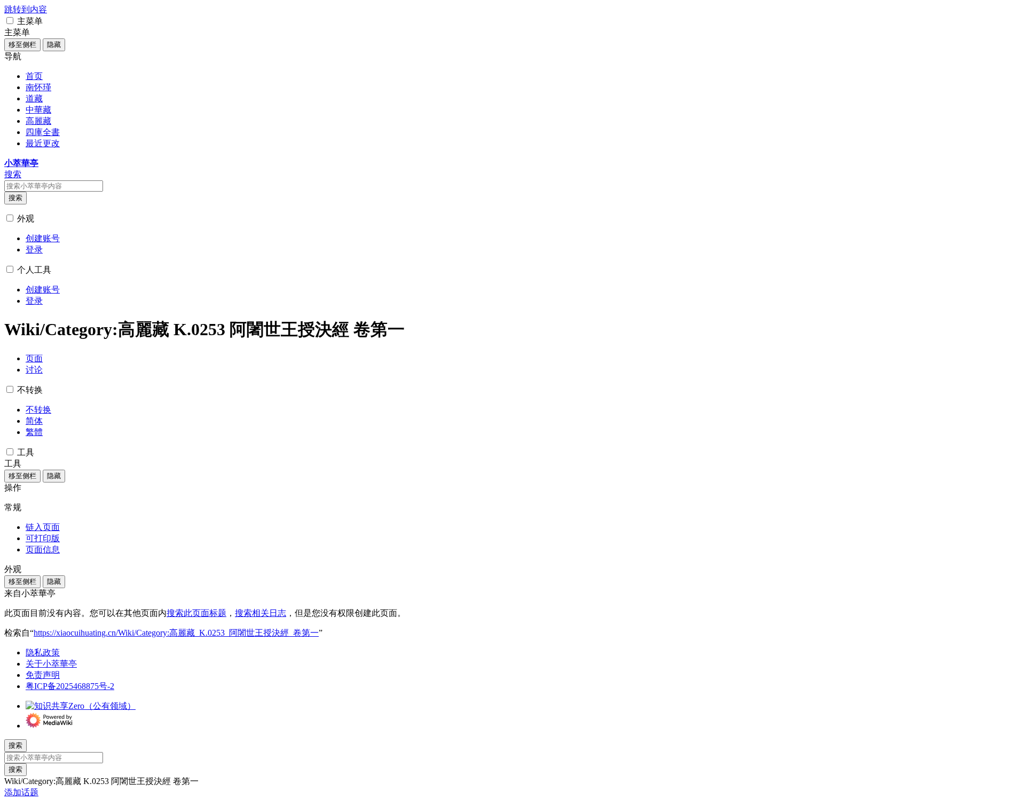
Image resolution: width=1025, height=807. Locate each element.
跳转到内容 (25, 9)
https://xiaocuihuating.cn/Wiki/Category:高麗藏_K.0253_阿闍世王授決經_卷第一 (176, 632)
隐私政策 (43, 652)
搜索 (15, 198)
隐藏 (54, 45)
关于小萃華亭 (51, 663)
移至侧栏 (22, 45)
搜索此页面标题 (196, 613)
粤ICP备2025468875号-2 (70, 686)
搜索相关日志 (260, 613)
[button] (9, 20)
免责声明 (43, 674)
